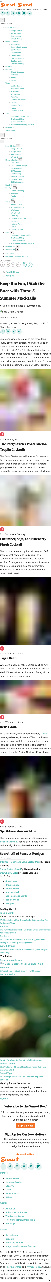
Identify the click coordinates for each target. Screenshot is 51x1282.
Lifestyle (8, 69)
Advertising (11, 1235)
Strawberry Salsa (9, 872)
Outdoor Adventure (18, 100)
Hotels (13, 108)
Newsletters (10, 127)
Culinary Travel (17, 111)
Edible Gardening (17, 64)
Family (13, 77)
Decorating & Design (19, 47)
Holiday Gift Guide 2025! (21, 116)
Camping (14, 102)
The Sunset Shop (17, 119)
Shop (7, 113)
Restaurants (16, 36)
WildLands (15, 91)
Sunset (3, 1172)
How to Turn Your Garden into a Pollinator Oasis (21, 1060)
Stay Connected (6, 261)
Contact (4, 1229)
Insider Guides (16, 86)
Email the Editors (14, 1242)
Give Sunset (10, 130)
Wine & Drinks (16, 39)
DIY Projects (16, 53)
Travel (7, 83)
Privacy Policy (34, 1266)
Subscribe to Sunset (16, 1212)
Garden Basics (16, 50)
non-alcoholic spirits (16, 896)
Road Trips (15, 97)
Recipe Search (16, 31)
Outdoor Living (17, 61)
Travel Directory (17, 89)
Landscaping (16, 55)
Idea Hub (9, 66)
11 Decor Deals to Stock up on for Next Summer (20, 971)
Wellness (14, 75)
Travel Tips (6, 1073)
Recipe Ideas (16, 33)
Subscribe (9, 254)
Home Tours (15, 44)
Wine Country (16, 94)
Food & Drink (10, 28)
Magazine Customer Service (16, 256)
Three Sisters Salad (10, 869)
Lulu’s (44, 733)
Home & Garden (11, 42)
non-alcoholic (12, 892)
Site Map (10, 1223)
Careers (9, 1239)
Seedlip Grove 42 (9, 841)
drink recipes (12, 885)
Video (8, 1197)
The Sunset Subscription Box (22, 125)
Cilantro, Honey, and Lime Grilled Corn (20, 861)
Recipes (9, 275)
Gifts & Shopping (17, 72)
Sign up (4, 1098)
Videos (13, 80)
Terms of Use (14, 1266)
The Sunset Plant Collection (20, 1219)
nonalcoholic (12, 899)
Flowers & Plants (17, 58)
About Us (10, 1208)
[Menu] (1, 1)
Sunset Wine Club (18, 122)
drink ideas (11, 881)
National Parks (16, 105)
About (3, 1202)
